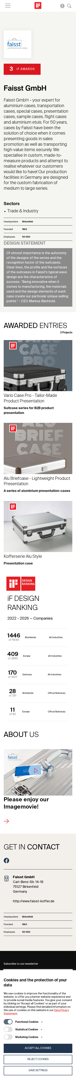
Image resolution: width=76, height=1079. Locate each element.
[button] (60, 6)
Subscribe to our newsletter (21, 964)
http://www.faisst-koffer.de (33, 901)
